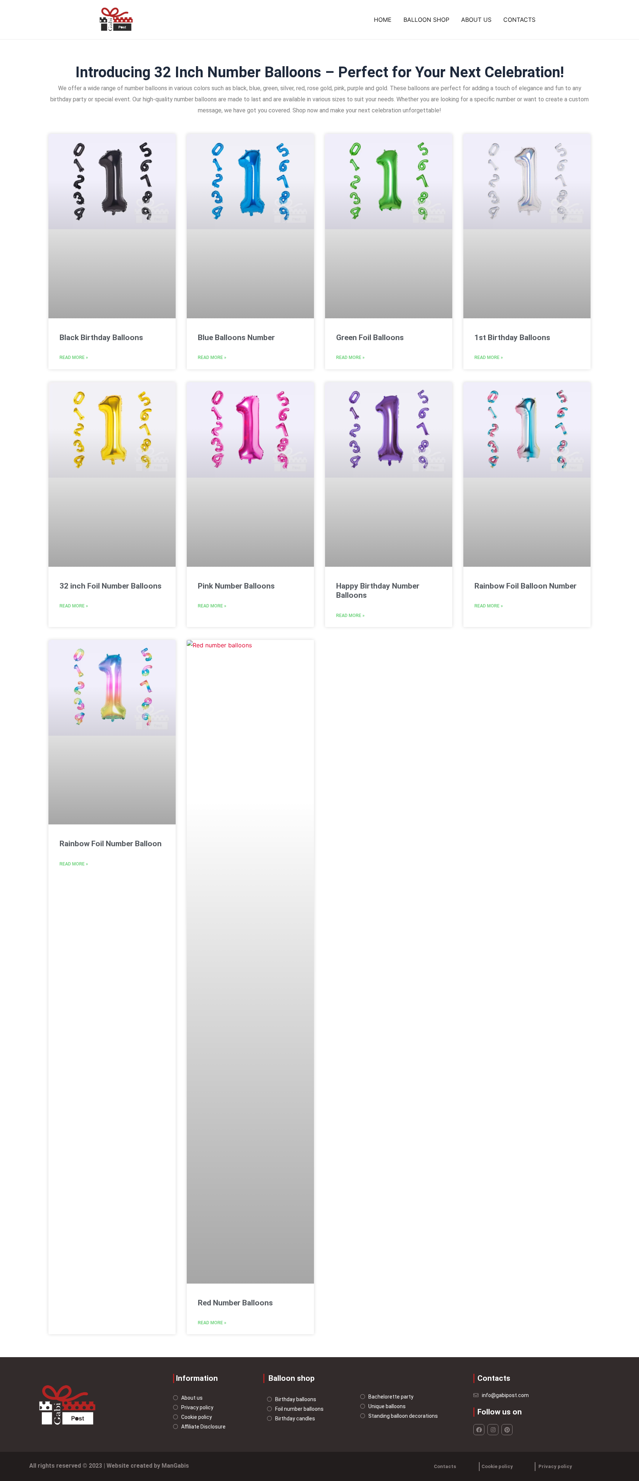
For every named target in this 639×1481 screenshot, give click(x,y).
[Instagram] (492, 1429)
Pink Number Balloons (236, 586)
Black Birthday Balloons (101, 337)
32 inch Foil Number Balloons (111, 586)
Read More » (74, 357)
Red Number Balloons (235, 1302)
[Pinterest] (507, 1429)
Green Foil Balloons (370, 337)
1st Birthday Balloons (512, 337)
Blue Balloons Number (236, 337)
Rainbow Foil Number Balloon (111, 843)
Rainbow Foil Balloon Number (525, 586)
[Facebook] (478, 1429)
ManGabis (175, 1465)
